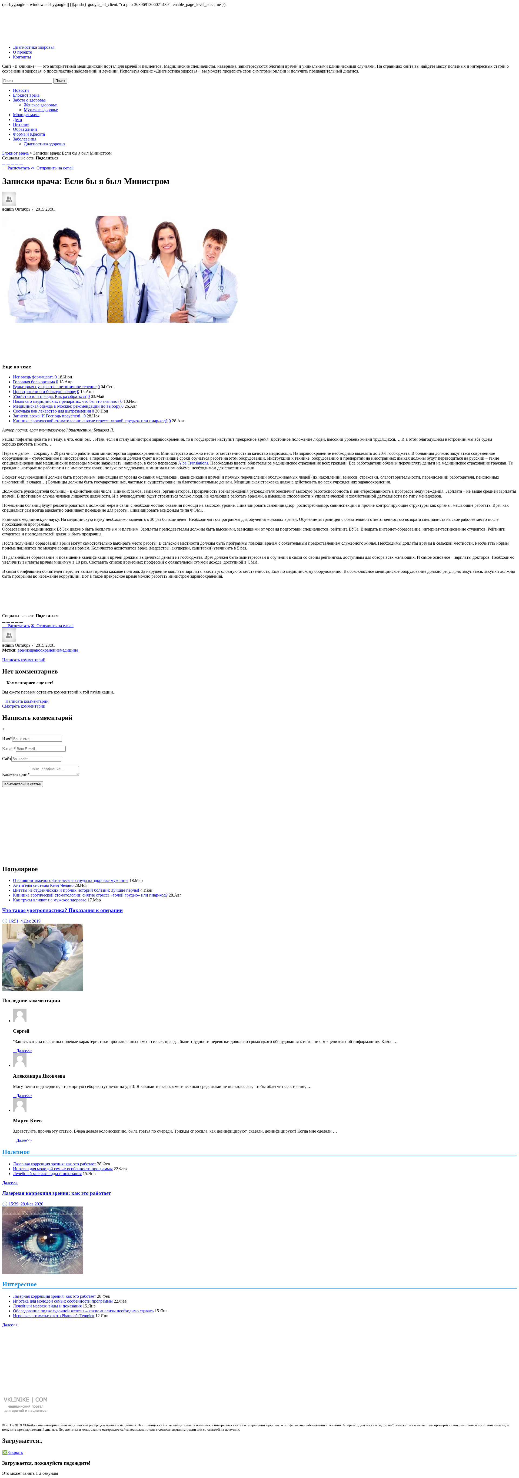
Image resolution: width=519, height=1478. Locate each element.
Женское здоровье (40, 105)
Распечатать (16, 168)
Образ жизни (25, 129)
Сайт (6, 758)
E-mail (9, 748)
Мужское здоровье (41, 109)
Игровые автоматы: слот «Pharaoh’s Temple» (53, 1315)
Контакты (22, 57)
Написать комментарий (23, 660)
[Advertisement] (259, 340)
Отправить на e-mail (52, 168)
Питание (21, 124)
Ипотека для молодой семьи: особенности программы (63, 1168)
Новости (21, 90)
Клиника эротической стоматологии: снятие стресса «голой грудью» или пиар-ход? (90, 420)
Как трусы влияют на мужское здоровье (49, 900)
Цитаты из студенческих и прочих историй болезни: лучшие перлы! (76, 890)
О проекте (22, 52)
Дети (17, 119)
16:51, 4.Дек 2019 (21, 921)
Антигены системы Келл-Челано (43, 885)
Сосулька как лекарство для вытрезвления (52, 411)
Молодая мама (26, 114)
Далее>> (22, 1050)
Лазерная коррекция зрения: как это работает (54, 1164)
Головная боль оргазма (34, 382)
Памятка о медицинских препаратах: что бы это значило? (66, 401)
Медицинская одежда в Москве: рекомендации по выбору (66, 406)
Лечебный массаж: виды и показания (47, 1173)
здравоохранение (44, 650)
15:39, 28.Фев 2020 (22, 1204)
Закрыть (12, 1452)
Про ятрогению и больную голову (44, 391)
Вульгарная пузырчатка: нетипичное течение (55, 386)
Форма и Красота (29, 134)
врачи (23, 650)
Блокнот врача (26, 95)
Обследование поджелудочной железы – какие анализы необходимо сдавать (83, 1311)
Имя (7, 738)
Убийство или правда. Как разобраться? (49, 396)
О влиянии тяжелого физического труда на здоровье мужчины (70, 880)
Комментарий (16, 774)
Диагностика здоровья (33, 47)
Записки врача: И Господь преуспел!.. (47, 416)
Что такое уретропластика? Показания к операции (62, 910)
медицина (69, 650)
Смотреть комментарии (23, 706)
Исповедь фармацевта (33, 377)
